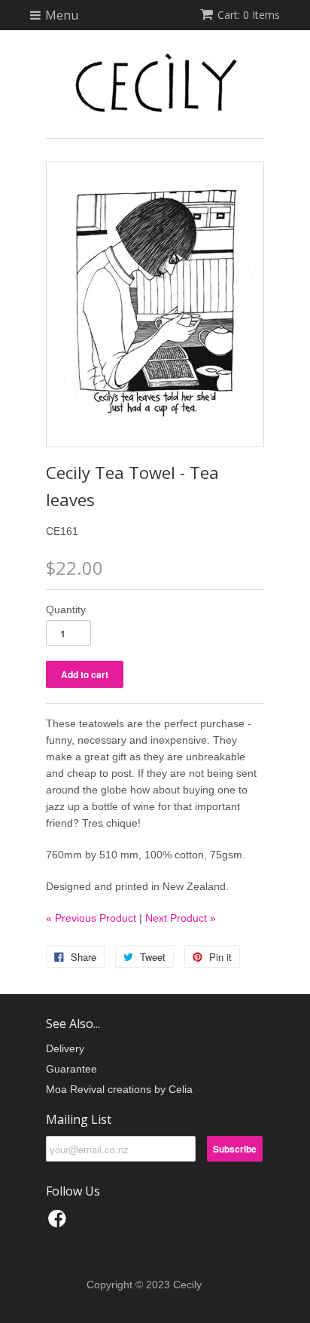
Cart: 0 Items (248, 15)
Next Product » (180, 918)
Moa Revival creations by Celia (119, 1089)
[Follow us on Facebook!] (59, 1223)
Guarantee (71, 1069)
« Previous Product (91, 918)
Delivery (65, 1048)
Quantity (66, 609)
